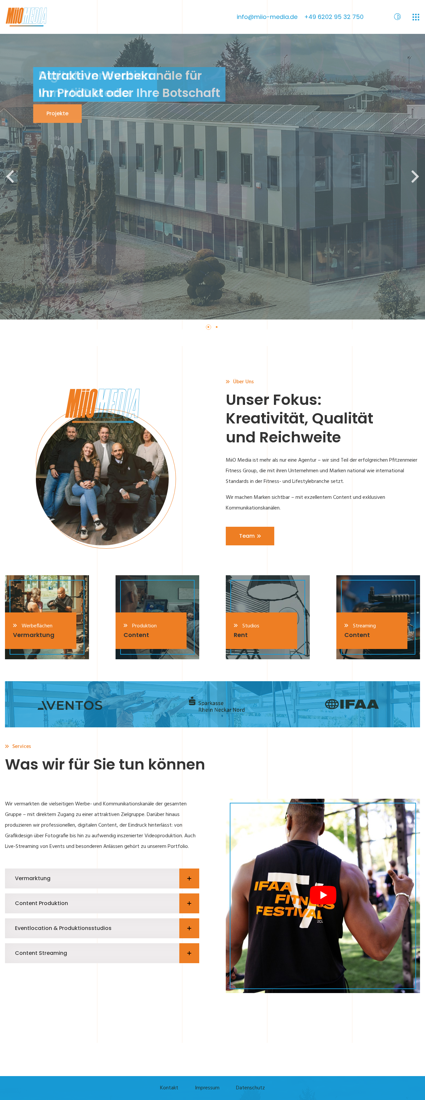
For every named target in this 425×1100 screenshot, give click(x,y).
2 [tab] (219, 329)
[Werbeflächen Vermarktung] (47, 617)
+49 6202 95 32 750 (334, 17)
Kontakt (169, 1088)
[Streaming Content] (378, 617)
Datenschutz (250, 1088)
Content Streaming (41, 953)
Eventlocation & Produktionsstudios (63, 928)
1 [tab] (211, 329)
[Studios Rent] (268, 617)
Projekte (57, 113)
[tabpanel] (212, 177)
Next (415, 177)
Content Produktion (41, 903)
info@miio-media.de (267, 17)
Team (247, 536)
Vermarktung (32, 878)
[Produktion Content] (158, 617)
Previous (10, 177)
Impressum (207, 1088)
